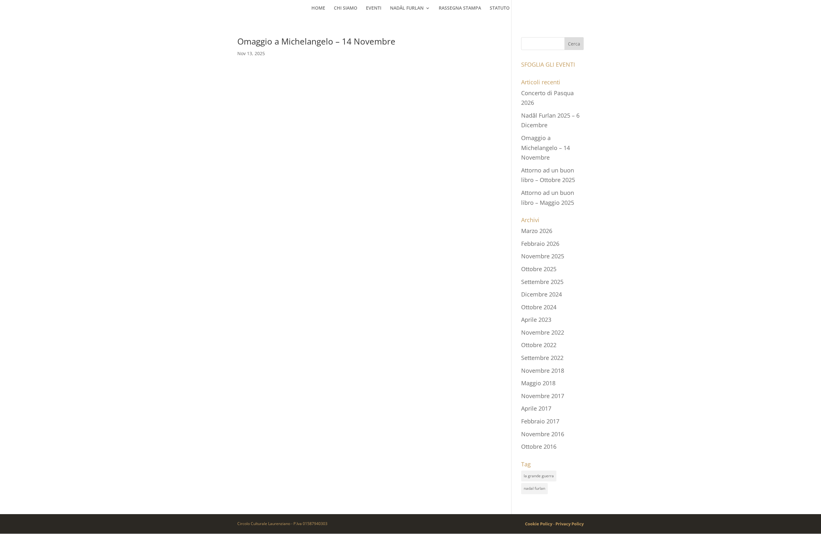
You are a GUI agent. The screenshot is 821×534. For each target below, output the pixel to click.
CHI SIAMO (345, 8)
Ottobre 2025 (538, 269)
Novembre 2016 (542, 434)
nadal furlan (534, 488)
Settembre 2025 (542, 282)
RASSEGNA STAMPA (460, 8)
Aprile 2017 (536, 408)
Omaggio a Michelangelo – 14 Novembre (316, 41)
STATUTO (500, 8)
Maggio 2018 (538, 383)
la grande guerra (539, 476)
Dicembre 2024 (541, 294)
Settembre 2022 (542, 358)
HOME (318, 8)
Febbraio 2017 (540, 421)
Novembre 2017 (542, 396)
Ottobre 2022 (538, 345)
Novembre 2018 (542, 370)
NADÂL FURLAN (407, 8)
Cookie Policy (538, 524)
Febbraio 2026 (540, 243)
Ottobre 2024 (538, 307)
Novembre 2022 (542, 332)
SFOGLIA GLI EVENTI (548, 64)
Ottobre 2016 (538, 446)
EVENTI (373, 8)
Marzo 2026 (536, 231)
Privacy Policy (569, 524)
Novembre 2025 (542, 256)
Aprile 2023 (536, 319)
